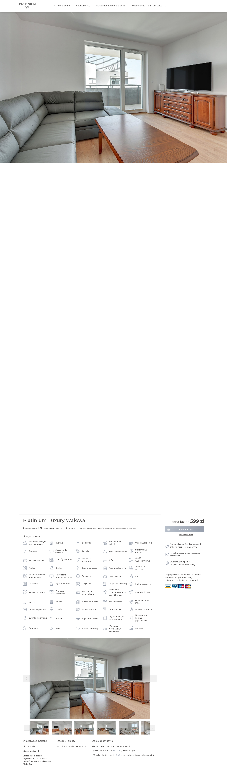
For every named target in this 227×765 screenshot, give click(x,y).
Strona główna (62, 5)
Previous (26, 678)
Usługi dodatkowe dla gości (110, 5)
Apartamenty (83, 5)
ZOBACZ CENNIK (186, 535)
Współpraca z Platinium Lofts (146, 5)
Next (153, 678)
